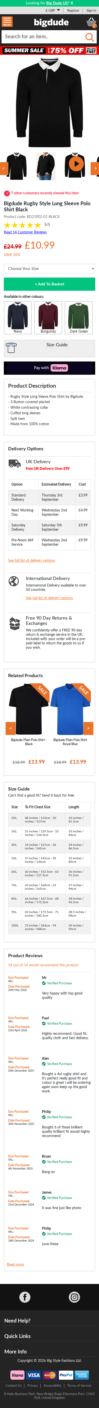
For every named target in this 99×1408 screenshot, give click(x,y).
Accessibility (53, 1385)
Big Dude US (57, 3)
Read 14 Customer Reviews (25, 232)
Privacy (32, 1385)
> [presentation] (88, 728)
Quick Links (17, 1336)
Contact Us (14, 1385)
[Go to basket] (91, 22)
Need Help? (17, 1321)
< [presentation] (10, 728)
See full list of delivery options (31, 560)
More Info (15, 1351)
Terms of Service (79, 1385)
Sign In (91, 10)
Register (73, 10)
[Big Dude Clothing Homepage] (51, 22)
